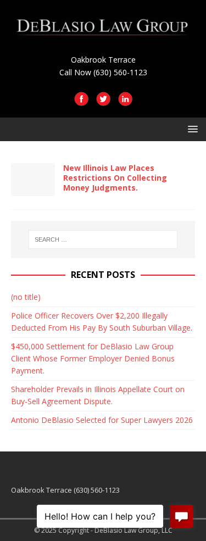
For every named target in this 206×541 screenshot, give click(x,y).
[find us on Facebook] (81, 99)
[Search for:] (103, 239)
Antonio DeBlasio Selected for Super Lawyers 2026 (102, 420)
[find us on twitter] (103, 99)
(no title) (26, 297)
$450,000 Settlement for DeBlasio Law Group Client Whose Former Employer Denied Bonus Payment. (93, 358)
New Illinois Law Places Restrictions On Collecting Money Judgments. (115, 178)
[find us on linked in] (125, 99)
